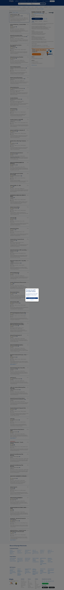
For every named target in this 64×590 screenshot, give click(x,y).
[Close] (37, 289)
